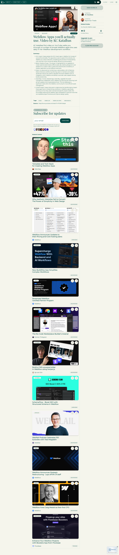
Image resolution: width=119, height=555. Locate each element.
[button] (116, 2)
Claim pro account (92, 45)
